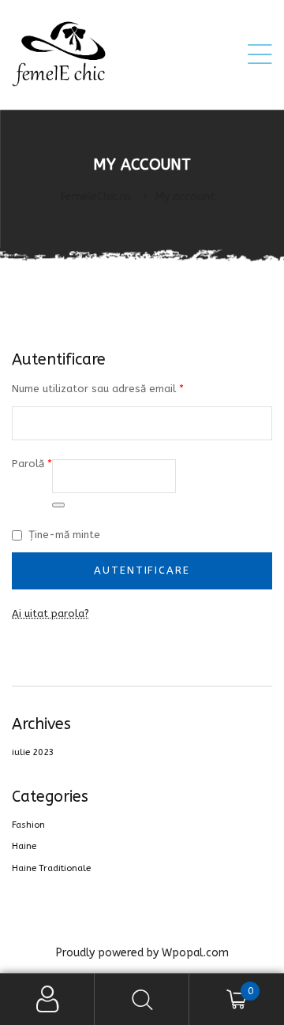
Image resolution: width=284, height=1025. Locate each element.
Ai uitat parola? (50, 613)
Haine (24, 846)
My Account (47, 999)
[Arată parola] (58, 505)
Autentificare (142, 570)
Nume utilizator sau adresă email (98, 387)
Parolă (32, 462)
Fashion (28, 825)
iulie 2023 (33, 752)
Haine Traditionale (51, 868)
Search (142, 999)
